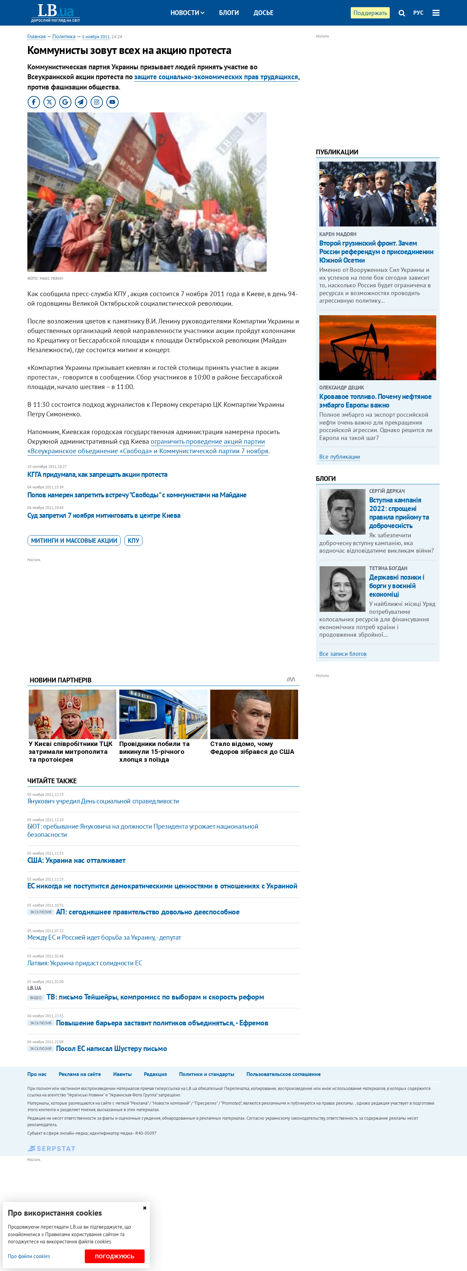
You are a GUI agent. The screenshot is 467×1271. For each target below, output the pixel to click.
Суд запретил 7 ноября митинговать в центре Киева (104, 515)
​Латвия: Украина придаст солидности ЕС (84, 962)
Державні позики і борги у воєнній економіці (397, 585)
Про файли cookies (29, 1256)
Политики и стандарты (206, 1073)
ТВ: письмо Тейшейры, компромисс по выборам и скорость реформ (147, 996)
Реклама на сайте (80, 1073)
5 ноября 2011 (96, 37)
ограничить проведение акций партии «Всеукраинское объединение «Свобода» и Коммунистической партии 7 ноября (147, 446)
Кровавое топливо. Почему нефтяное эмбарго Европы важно (375, 401)
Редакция (155, 1073)
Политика (64, 36)
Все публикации (339, 456)
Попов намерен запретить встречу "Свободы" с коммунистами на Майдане (137, 494)
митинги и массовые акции (74, 540)
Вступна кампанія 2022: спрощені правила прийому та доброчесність (399, 512)
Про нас (36, 1073)
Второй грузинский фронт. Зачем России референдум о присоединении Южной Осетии (376, 251)
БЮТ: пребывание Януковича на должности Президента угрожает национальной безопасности (142, 830)
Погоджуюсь (114, 1256)
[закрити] (144, 1208)
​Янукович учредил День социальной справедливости (103, 801)
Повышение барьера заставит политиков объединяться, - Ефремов (149, 1022)
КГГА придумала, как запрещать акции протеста (97, 474)
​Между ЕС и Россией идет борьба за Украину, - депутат (104, 937)
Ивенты (122, 1073)
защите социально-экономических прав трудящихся (216, 76)
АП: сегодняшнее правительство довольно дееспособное (135, 911)
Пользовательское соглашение (283, 1073)
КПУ (133, 540)
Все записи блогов (342, 654)
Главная (36, 36)
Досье (263, 13)
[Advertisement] (163, 612)
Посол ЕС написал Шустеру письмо (98, 1048)
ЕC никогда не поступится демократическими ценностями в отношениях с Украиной (162, 885)
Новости (185, 13)
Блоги (229, 13)
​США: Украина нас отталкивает (76, 860)
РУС (418, 12)
